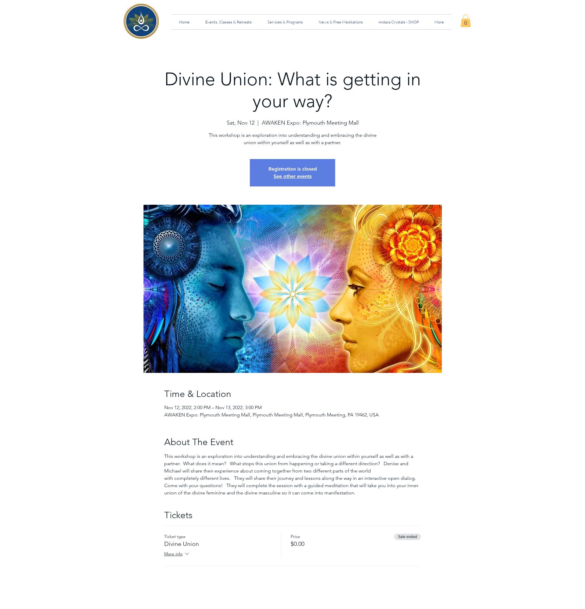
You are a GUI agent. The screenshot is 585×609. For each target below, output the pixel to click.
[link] (465, 20)
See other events (293, 176)
